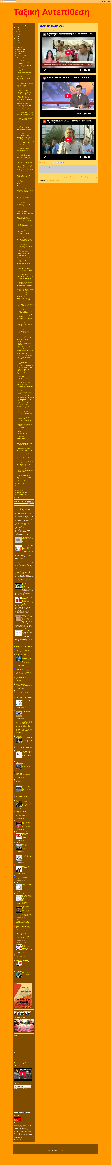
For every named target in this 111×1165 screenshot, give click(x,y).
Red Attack (18, 882)
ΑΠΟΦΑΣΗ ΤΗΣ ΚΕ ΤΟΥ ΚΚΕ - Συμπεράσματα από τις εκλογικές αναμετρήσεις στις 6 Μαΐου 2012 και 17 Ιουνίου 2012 (24, 601)
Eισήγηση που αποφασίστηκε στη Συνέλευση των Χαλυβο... (25, 89)
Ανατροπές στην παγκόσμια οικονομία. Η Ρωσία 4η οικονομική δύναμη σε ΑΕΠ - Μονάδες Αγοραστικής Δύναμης (24, 660)
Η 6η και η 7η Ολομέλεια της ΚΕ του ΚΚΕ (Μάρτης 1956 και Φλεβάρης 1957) (28, 617)
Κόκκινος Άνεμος (20, 684)
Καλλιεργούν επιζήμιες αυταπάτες (23, 151)
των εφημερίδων (25, 1112)
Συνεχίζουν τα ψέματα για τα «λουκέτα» (24, 260)
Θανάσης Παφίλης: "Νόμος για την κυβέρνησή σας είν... (24, 126)
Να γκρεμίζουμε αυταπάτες (24, 72)
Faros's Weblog (19, 649)
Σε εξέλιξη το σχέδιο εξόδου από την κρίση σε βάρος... (25, 465)
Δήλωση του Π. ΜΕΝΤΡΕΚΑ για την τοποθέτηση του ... (24, 312)
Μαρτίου (19, 490)
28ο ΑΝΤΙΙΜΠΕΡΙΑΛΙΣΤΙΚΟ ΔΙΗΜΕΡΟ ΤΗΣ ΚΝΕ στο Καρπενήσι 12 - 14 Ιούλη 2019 (22, 815)
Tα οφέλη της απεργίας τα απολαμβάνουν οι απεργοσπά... (23, 176)
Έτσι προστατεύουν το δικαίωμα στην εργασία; (25, 201)
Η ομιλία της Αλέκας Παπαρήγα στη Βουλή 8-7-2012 (25, 403)
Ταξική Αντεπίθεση (51, 12)
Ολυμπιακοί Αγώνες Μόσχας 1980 (24, 109)
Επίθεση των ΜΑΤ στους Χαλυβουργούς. (23, 180)
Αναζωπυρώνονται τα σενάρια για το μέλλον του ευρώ (24, 147)
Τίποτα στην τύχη (21, 468)
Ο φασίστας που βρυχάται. (23, 233)
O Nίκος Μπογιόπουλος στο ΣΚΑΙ (27, 585)
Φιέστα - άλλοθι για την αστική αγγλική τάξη (24, 66)
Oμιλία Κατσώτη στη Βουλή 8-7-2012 (25, 421)
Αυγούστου (20, 58)
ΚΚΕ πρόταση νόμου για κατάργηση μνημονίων (23, 308)
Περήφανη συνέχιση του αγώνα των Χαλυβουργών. (24, 282)
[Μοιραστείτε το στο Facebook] (62, 162)
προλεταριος (19, 854)
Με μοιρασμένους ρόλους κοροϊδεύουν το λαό (23, 264)
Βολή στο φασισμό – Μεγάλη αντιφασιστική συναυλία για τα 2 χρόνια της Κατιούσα (27, 824)
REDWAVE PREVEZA (21, 955)
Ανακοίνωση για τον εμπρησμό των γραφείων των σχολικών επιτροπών (24, 937)
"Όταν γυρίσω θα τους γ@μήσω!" (26, 973)
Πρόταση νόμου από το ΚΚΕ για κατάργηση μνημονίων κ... (25, 347)
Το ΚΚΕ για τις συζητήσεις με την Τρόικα (25, 115)
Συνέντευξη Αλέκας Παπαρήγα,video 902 (22, 86)
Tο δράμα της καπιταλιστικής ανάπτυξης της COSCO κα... (24, 158)
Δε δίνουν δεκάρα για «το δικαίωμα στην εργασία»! (24, 205)
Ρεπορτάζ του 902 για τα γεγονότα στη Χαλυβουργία (24, 224)
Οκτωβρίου (20, 53)
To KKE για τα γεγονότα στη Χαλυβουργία (24, 230)
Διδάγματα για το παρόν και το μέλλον (25, 75)
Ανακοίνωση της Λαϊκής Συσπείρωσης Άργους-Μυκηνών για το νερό (27, 754)
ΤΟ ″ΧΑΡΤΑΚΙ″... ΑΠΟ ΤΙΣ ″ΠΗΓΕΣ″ (26, 856)
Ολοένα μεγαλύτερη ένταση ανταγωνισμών (24, 106)
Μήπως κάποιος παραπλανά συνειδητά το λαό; (24, 477)
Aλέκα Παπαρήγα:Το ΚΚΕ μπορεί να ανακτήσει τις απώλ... (25, 304)
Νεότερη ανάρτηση (46, 177)
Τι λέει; (18, 183)
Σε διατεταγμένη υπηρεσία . (22, 561)
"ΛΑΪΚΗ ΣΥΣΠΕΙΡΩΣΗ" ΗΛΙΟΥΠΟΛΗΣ (22, 668)
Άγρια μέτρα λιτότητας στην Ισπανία (24, 343)
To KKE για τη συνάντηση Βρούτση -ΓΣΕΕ (23, 369)
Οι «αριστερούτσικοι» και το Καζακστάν (26, 765)
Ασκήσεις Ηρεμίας (21, 188)
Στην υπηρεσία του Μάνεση (24, 228)
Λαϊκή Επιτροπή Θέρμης (22, 942)
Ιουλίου (19, 60)
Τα (16, 1112)
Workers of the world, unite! (22, 926)
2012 (17, 47)
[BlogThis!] (58, 162)
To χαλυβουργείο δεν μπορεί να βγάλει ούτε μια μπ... (25, 190)
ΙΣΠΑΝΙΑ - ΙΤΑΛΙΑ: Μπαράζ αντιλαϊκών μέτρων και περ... (25, 354)
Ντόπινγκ (19, 121)
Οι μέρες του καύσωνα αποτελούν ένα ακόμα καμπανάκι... (23, 435)
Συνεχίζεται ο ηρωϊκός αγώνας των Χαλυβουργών (24, 243)
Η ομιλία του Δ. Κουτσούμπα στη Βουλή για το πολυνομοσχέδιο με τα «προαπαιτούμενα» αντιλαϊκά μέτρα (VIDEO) (24, 911)
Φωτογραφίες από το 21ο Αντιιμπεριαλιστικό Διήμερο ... (25, 396)
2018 (17, 34)
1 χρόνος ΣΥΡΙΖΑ (26, 884)
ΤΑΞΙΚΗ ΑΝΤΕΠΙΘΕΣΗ (22, 1123)
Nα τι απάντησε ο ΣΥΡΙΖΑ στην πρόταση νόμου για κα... (24, 319)
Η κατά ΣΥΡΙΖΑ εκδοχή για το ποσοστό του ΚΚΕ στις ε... (24, 428)
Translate (25, 1088)
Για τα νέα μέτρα (21, 124)
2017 (17, 36)
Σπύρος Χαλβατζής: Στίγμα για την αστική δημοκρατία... (25, 214)
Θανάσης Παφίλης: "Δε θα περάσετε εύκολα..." (23, 407)
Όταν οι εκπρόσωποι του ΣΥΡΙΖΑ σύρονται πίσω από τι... (25, 271)
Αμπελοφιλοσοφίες (21, 677)
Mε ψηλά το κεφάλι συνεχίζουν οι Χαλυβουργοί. (25, 79)
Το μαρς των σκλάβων (22, 173)
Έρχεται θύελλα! (21, 296)
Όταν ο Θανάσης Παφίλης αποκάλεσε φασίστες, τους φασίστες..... (27, 539)
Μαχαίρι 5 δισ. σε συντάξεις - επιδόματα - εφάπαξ (24, 130)
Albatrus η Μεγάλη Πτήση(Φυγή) (24, 832)
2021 (17, 27)
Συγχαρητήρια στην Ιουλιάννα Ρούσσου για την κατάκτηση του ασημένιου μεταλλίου (23, 672)
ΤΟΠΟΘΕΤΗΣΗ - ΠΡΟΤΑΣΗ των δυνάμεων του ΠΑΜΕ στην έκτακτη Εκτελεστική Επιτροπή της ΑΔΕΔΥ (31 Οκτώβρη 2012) (24, 525)
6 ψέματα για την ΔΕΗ (21, 956)
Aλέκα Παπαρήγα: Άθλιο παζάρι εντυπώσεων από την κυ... (25, 267)
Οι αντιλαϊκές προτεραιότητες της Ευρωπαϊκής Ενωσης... (24, 93)
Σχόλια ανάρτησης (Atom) (52, 180)
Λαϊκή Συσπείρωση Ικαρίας (23, 960)
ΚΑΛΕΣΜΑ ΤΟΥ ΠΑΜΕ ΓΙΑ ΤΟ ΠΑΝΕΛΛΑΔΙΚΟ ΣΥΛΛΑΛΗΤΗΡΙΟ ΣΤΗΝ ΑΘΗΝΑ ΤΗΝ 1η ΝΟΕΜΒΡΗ (27, 947)
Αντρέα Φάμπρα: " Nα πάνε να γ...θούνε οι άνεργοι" (24, 293)
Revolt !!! (18, 800)
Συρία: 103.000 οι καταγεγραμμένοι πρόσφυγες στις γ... (25, 440)
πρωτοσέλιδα (19, 1112)
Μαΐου (19, 486)
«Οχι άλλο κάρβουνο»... (23, 373)
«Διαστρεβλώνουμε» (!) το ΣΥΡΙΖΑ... (23, 358)
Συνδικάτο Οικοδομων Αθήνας (24, 721)
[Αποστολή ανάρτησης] (54, 162)
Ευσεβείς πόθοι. (26, 630)
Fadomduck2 (19, 691)
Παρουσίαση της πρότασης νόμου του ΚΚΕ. (25, 315)
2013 (17, 45)
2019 (17, 32)
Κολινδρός (18, 710)
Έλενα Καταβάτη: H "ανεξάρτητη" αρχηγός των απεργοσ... (24, 162)
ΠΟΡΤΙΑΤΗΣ (19, 971)
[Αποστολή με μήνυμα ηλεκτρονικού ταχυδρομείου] (57, 162)
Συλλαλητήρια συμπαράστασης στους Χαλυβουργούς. (25, 170)
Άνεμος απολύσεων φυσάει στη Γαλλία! (24, 324)
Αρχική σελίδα (67, 177)
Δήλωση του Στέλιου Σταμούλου (27, 962)
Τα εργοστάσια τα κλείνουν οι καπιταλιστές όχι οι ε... (24, 197)
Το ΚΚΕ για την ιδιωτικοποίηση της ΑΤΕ (24, 100)
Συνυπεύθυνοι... (20, 133)
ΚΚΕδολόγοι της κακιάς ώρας (24, 274)
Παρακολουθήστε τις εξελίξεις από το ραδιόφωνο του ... (24, 221)
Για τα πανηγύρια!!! (22, 255)
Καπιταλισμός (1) (21, 322)
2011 (17, 497)
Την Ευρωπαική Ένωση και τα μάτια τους (24, 236)
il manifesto (18, 762)
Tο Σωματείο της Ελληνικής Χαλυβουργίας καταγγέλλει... (25, 239)
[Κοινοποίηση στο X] (60, 162)
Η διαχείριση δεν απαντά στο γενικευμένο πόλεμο (24, 250)
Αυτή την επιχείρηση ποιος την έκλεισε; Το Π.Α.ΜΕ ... (24, 247)
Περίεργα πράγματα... (22, 384)
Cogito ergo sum (20, 780)
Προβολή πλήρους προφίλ (20, 1140)
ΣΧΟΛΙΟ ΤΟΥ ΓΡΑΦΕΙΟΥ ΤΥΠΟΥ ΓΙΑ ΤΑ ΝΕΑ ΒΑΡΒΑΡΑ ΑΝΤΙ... (25, 366)
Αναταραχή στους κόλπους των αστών (25, 69)
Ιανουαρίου (20, 494)
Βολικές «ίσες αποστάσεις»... (24, 208)
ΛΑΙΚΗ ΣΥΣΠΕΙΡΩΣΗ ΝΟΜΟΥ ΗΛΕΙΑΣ (24, 698)
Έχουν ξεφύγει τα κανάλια (22, 650)
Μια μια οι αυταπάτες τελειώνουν (22, 375)
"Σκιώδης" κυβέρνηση (22, 431)
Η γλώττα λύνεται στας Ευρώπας (25, 276)
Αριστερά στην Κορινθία (22, 906)
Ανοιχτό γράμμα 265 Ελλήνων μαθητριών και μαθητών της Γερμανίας (27, 548)
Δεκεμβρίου (20, 49)
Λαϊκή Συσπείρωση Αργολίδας (24, 751)
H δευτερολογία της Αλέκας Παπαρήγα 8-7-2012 (24, 392)
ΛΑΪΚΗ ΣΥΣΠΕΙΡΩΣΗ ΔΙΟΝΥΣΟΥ (21, 933)
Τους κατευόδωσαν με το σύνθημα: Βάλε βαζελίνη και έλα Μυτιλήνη (27, 788)
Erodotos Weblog (20, 876)
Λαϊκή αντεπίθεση (20, 894)
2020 (17, 29)
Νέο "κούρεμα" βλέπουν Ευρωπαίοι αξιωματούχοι (24, 154)
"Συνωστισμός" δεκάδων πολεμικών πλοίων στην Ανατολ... (23, 332)
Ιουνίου (19, 483)
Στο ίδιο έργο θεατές (27, 711)
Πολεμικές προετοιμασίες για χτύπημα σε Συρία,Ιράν (24, 474)
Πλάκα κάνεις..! (20, 865)
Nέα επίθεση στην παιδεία (23, 144)
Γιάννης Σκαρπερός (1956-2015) (27, 867)
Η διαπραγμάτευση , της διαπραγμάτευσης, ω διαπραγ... (23, 362)
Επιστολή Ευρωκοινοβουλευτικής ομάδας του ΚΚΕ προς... (25, 141)
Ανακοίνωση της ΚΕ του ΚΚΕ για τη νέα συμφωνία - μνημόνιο (23, 921)
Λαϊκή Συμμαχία (20, 920)
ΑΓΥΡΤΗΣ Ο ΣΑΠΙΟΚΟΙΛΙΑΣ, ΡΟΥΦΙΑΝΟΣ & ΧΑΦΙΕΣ (26, 803)
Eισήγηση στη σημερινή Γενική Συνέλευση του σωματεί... (24, 194)
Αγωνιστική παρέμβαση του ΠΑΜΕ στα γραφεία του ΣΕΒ (27, 846)
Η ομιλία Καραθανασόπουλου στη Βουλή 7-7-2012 (24, 424)
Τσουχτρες (18, 736)
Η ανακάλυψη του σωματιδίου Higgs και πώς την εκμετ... (24, 447)
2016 (17, 38)
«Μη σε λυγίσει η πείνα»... (23, 382)
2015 (17, 40)
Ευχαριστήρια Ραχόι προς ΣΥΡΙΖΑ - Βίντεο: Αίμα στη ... (24, 336)
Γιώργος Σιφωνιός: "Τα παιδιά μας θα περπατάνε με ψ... (24, 96)
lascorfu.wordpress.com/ (22, 796)
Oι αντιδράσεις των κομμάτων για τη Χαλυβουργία (24, 210)
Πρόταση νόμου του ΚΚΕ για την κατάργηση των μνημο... (25, 350)
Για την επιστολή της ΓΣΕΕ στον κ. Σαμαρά (25, 458)
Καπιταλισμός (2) (21, 302)
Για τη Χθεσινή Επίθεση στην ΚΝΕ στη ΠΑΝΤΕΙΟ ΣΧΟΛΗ (26, 835)
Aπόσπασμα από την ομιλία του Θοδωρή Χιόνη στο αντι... (25, 400)
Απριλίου (19, 488)
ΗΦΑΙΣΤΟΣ (19, 773)
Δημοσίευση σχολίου (48, 169)
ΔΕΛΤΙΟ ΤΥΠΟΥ (26, 700)
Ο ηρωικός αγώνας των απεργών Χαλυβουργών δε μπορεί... (25, 328)
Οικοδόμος (18, 821)
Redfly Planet (19, 843)
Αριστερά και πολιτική (22, 654)
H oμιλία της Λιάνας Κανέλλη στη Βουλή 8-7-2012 (24, 410)
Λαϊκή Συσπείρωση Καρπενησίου (21, 811)
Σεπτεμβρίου (20, 55)
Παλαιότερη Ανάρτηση (89, 177)
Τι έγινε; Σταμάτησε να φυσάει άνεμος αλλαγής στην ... (24, 450)
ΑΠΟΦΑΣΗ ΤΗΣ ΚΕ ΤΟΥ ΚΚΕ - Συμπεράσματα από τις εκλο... (25, 379)
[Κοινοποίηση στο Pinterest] (63, 162)
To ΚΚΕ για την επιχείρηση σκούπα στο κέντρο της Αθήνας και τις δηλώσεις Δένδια (24, 572)
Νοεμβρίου (20, 51)
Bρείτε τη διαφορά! (22, 390)
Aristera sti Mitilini (20, 785)
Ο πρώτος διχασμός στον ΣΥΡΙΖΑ (25, 253)
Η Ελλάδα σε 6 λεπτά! (22, 481)
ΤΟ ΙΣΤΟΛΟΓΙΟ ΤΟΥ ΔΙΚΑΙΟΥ (24, 747)
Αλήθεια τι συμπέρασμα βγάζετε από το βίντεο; (25, 470)
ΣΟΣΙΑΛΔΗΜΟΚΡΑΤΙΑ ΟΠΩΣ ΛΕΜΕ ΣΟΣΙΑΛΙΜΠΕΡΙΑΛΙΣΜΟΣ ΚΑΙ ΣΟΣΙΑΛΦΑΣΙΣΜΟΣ (27, 740)
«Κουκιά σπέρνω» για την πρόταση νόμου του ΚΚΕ (23, 299)
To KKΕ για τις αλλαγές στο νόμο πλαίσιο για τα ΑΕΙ (25, 62)
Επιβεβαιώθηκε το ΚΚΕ (22, 103)
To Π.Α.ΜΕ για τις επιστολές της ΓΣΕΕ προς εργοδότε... (25, 387)
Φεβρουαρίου (20, 492)
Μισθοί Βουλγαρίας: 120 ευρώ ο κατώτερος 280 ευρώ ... (25, 443)
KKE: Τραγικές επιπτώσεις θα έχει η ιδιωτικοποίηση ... (24, 279)
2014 (17, 43)
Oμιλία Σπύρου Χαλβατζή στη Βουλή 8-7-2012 (24, 414)
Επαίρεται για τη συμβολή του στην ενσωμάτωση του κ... (24, 286)
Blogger (61, 1150)
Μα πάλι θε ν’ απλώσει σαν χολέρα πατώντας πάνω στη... (25, 340)
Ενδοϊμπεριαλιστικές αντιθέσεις (25, 112)
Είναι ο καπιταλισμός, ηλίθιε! (24, 258)
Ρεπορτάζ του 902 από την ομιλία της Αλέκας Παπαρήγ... (25, 289)
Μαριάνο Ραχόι (20, 185)
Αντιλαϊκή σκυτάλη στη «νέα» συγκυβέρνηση (24, 417)
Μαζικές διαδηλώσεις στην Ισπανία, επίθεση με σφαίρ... (24, 217)
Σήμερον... (18, 781)
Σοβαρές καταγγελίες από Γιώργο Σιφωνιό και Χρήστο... (25, 82)
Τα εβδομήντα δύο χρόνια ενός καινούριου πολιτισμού (23, 775)
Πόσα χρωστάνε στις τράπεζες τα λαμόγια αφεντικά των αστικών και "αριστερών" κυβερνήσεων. (27, 898)
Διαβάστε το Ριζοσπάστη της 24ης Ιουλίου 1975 (25, 166)
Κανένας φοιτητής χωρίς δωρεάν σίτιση (25, 454)
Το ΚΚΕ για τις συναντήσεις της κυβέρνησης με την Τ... (25, 461)
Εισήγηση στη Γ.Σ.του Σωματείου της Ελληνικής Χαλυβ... (25, 138)
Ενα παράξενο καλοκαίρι (23, 135)
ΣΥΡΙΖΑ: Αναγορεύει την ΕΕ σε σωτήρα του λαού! (24, 118)
